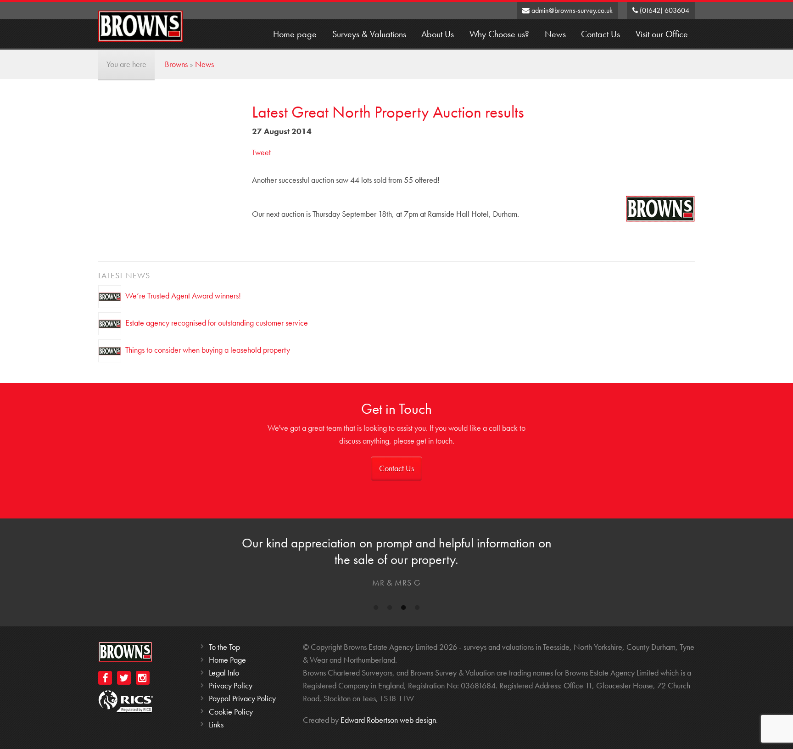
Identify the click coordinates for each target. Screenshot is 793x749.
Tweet (261, 152)
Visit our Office (662, 34)
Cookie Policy (231, 711)
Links (216, 724)
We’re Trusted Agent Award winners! (183, 295)
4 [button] (417, 609)
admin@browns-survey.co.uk (571, 10)
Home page (295, 34)
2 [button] (389, 609)
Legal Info (224, 672)
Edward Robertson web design (388, 720)
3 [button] (403, 609)
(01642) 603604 (663, 10)
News (555, 34)
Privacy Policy (230, 685)
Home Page (227, 659)
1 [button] (375, 609)
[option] (396, 564)
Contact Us (600, 34)
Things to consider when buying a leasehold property (207, 349)
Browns (176, 64)
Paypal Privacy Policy (242, 698)
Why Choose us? (499, 34)
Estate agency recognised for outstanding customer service (216, 322)
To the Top (224, 647)
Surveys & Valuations (369, 34)
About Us (437, 34)
